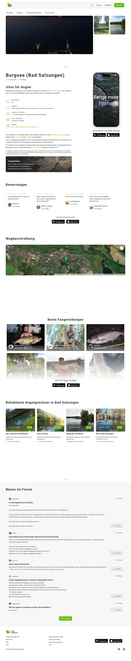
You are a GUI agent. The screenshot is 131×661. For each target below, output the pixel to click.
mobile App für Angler (59, 135)
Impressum (9, 639)
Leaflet (56, 274)
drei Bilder (28, 137)
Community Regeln (54, 639)
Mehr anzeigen (65, 618)
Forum (98, 5)
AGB (7, 642)
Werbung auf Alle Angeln (56, 637)
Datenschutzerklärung (12, 637)
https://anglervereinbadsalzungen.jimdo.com (25, 127)
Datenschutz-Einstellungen (15, 649)
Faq (50, 645)
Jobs (7, 645)
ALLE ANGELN (36, 147)
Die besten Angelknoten (56, 642)
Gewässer (108, 5)
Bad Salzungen (55, 91)
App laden (119, 5)
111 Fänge (18, 137)
